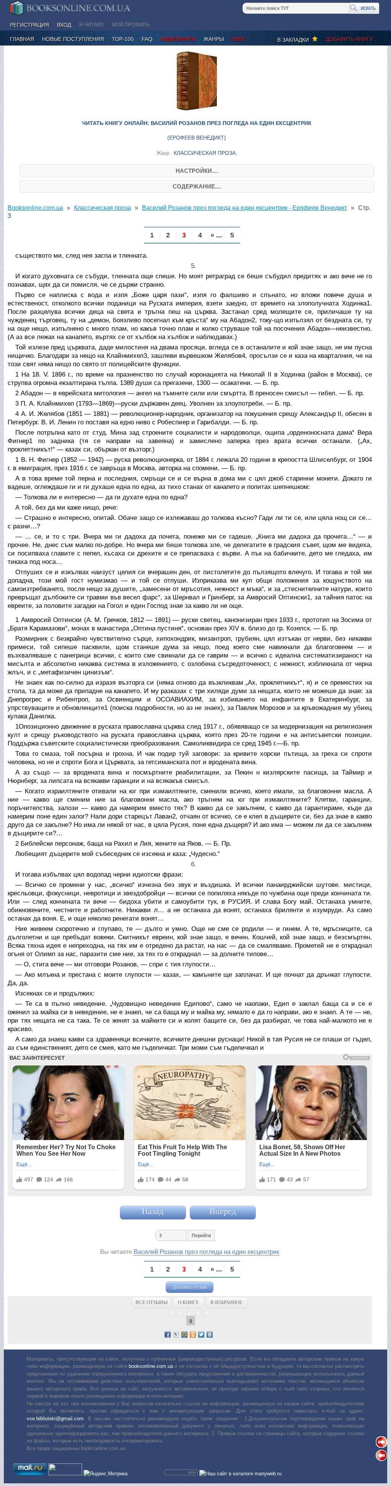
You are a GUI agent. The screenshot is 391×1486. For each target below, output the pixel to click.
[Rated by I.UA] (65, 1473)
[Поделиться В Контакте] (210, 1335)
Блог (239, 39)
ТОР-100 (123, 39)
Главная (22, 39)
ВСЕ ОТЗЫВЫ (152, 1302)
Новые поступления (73, 39)
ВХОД (64, 25)
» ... (216, 235)
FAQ (147, 39)
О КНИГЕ (188, 1302)
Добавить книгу (349, 39)
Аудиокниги (178, 39)
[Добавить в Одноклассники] (193, 1335)
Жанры (214, 39)
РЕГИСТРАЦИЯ (29, 25)
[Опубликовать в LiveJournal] (176, 1335)
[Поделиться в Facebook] (168, 1335)
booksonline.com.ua (151, 1366)
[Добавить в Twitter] (201, 1335)
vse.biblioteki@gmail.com (55, 1418)
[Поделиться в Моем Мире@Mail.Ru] (184, 1335)
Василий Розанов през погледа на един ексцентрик (206, 1252)
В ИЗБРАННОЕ (226, 1302)
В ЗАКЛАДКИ (294, 40)
